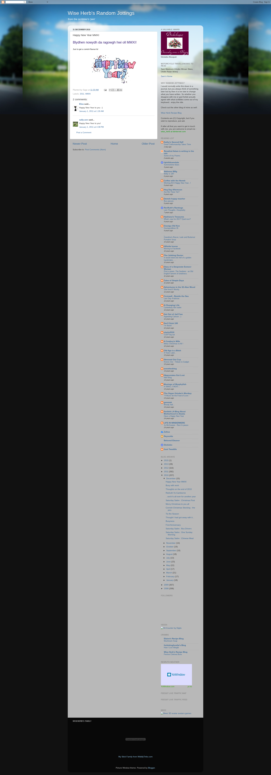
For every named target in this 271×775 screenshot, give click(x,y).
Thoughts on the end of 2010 (179, 489)
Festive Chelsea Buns (173, 654)
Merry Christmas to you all (177, 504)
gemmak (168, 402)
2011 (82, 94)
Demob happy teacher (174, 199)
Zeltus (167, 432)
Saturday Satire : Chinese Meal (180, 538)
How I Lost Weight (171, 647)
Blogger (151, 768)
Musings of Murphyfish (175, 384)
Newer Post (80, 143)
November (171, 543)
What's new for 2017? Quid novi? (177, 219)
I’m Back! (168, 326)
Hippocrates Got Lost (174, 375)
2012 (166, 468)
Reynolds (168, 436)
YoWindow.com (167, 686)
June (168, 562)
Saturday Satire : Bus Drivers (179, 529)
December (171, 478)
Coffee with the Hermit (174, 181)
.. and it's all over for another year (181, 497)
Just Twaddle (170, 449)
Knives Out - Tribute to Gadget (176, 362)
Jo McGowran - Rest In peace (176, 425)
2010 (166, 475)
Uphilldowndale (171, 162)
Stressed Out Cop (172, 360)
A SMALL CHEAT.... (172, 387)
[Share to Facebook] (118, 90)
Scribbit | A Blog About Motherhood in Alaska (175, 413)
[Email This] (110, 90)
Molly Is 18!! (169, 174)
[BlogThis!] (113, 90)
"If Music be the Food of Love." (176, 396)
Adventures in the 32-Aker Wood (179, 287)
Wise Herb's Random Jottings (101, 13)
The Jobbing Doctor (173, 255)
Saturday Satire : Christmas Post (180, 500)
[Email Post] (105, 90)
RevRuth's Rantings (173, 208)
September (171, 550)
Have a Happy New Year (174, 416)
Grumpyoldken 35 (171, 228)
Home (114, 143)
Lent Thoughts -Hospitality (174, 210)
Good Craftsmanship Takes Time (177, 144)
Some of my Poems (172, 156)
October (170, 547)
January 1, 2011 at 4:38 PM (91, 127)
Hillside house (171, 246)
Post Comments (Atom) (95, 150)
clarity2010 (169, 332)
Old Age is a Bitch (172, 351)
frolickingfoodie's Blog (175, 645)
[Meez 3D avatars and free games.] (176, 713)
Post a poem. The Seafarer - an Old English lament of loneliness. (178, 272)
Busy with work (172, 485)
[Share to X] (115, 90)
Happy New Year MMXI (176, 482)
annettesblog (170, 369)
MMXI (88, 94)
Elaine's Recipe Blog (174, 639)
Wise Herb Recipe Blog (171, 113)
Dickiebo (168, 445)
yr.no (190, 686)
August (169, 554)
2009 (166, 585)
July (168, 558)
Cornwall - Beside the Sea (176, 296)
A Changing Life (171, 305)
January (170, 580)
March (169, 573)
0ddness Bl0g (170, 171)
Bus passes (169, 201)
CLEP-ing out (169, 335)
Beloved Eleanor (172, 440)
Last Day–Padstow (171, 298)
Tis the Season (172, 514)
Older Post (148, 143)
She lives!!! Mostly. (172, 289)
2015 (166, 460)
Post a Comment (83, 132)
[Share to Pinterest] (121, 90)
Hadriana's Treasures (174, 217)
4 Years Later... (170, 353)
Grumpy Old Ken (172, 226)
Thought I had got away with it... (180, 517)
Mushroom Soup (170, 641)
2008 (166, 588)
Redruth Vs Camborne (176, 493)
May (168, 565)
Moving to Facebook (172, 249)
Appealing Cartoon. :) (172, 316)
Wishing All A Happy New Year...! (177, 183)
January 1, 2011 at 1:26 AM (91, 111)
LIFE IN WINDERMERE (174, 423)
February (170, 576)
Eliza (81, 104)
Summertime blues (171, 165)
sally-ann (83, 120)
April (168, 569)
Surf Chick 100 (171, 323)
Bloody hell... (169, 405)
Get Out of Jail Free (173, 314)
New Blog (168, 377)
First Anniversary (173, 525)
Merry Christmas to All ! (173, 344)
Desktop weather (176, 674)
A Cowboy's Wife (172, 341)
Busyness (170, 521)
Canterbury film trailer (172, 307)
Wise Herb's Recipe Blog (175, 652)
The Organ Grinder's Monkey (178, 393)
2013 (166, 464)
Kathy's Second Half (173, 142)
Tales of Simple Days (174, 280)
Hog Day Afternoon (173, 190)
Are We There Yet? (171, 192)
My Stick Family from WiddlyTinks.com (135, 757)
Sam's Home (166, 76)
